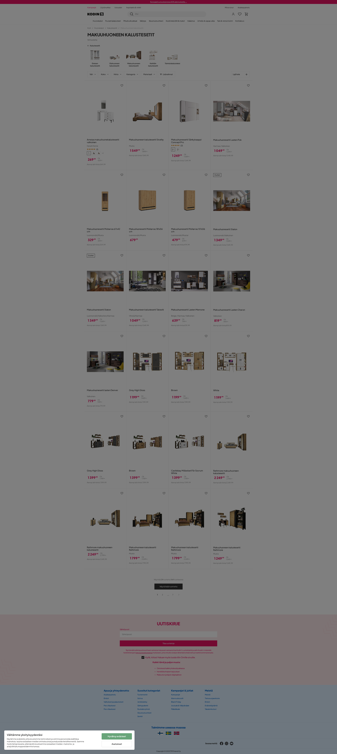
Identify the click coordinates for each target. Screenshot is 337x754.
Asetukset (117, 744)
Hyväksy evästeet (117, 736)
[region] (69, 740)
